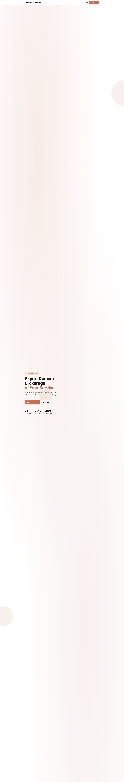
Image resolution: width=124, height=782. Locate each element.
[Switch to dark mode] (87, 2)
